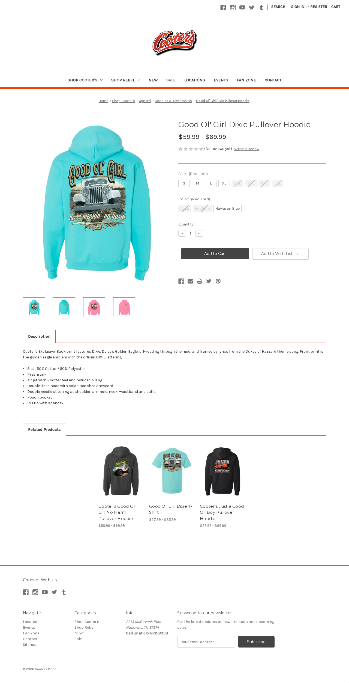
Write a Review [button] (246, 149)
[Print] (199, 281)
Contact (273, 80)
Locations (194, 80)
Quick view (116, 466)
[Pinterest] (218, 281)
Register (318, 6)
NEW (153, 80)
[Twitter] (252, 7)
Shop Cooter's (82, 80)
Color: (194, 199)
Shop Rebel (123, 80)
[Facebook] (223, 7)
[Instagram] (233, 7)
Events (221, 80)
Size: (193, 173)
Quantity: (186, 224)
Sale (171, 80)
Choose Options (121, 476)
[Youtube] (242, 7)
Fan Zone (246, 80)
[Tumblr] (261, 7)
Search (278, 6)
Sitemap (30, 644)
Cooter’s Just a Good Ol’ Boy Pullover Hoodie (222, 512)
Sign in (297, 6)
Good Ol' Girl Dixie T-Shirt (170, 509)
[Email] (190, 281)
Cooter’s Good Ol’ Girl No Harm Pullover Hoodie (117, 512)
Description (39, 336)
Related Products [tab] (44, 429)
